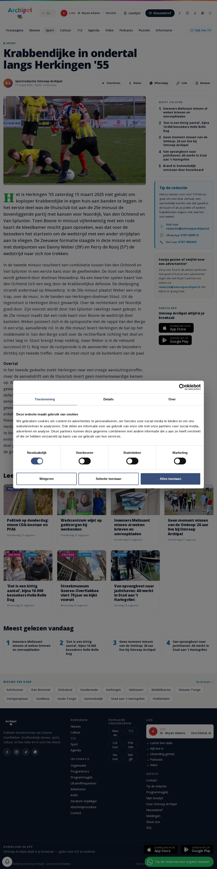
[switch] (85, 461)
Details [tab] (108, 399)
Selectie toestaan (108, 479)
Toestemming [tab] (45, 399)
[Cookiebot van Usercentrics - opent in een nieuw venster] (182, 387)
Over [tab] (172, 399)
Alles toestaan (170, 479)
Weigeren (46, 479)
